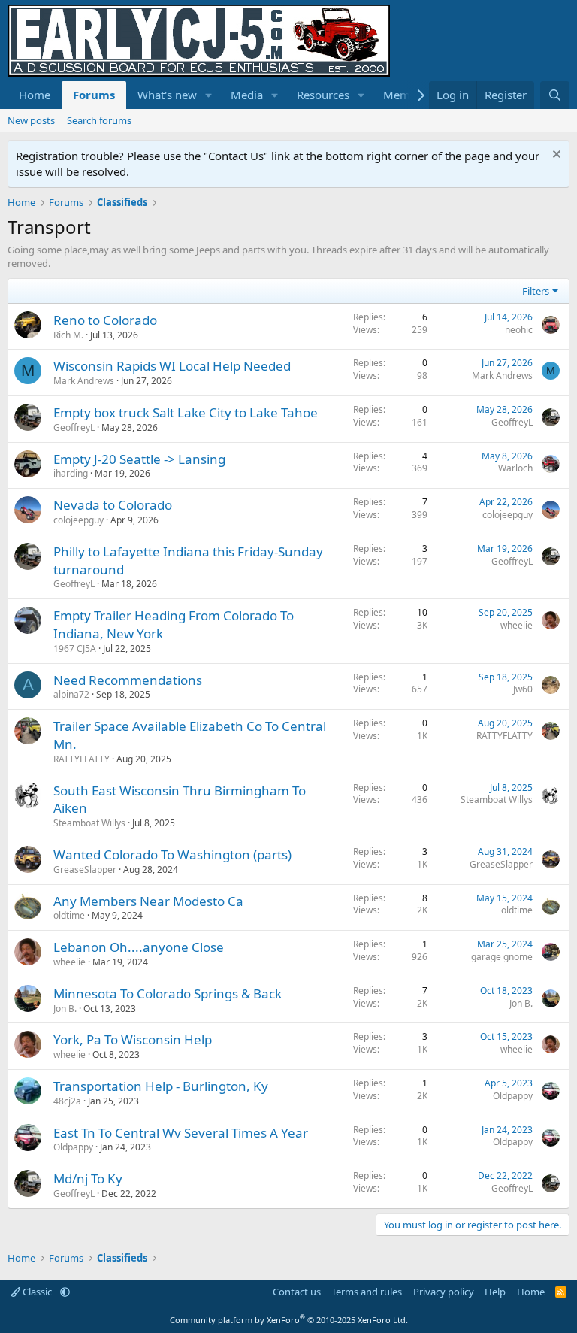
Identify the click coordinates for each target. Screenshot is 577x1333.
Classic (37, 1291)
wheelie (516, 625)
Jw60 (523, 689)
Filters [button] (535, 291)
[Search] (554, 95)
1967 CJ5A (74, 648)
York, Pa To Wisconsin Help (132, 1039)
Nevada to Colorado (112, 505)
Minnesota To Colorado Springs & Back (167, 993)
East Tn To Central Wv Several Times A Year (180, 1132)
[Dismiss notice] (554, 156)
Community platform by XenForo (289, 1319)
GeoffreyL (74, 427)
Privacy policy (443, 1291)
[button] (208, 95)
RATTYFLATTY (81, 759)
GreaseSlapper (84, 869)
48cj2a (67, 1101)
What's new (167, 94)
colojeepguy (78, 520)
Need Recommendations (127, 680)
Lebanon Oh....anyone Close (138, 947)
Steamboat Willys (89, 822)
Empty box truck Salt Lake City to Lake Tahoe (185, 412)
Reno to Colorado (105, 320)
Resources (323, 94)
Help (495, 1291)
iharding (70, 473)
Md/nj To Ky (87, 1178)
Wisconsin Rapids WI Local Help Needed (172, 365)
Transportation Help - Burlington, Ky (160, 1086)
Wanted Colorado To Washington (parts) (172, 854)
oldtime (69, 915)
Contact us (297, 1291)
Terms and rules (366, 1291)
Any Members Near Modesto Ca (148, 901)
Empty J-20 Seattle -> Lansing (139, 459)
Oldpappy (513, 1095)
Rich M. (68, 335)
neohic (519, 329)
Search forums (99, 120)
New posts (31, 120)
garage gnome (502, 956)
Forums (94, 94)
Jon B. (65, 1008)
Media (247, 94)
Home (34, 94)
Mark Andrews (83, 380)
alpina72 (71, 694)
